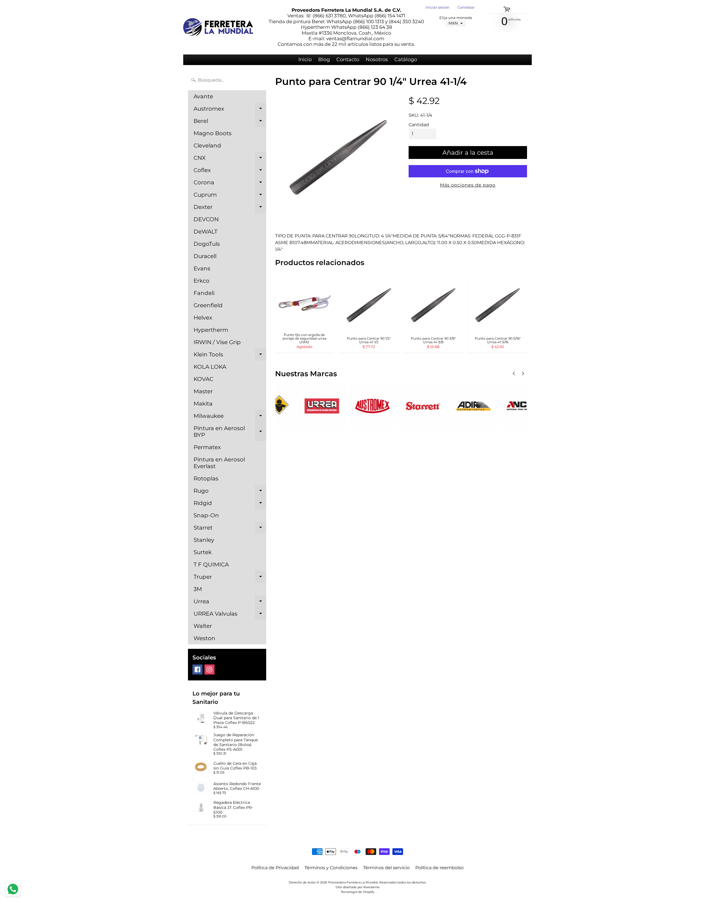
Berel (230, 122)
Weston (204, 638)
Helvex (203, 317)
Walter (203, 626)
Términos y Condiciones (331, 867)
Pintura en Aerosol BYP (230, 432)
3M (198, 589)
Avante (203, 96)
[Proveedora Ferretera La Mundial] (218, 27)
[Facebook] (197, 669)
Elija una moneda (455, 18)
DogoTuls (207, 243)
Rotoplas (206, 478)
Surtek (203, 552)
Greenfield (208, 305)
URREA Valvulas (230, 615)
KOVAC (203, 379)
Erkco (201, 280)
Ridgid (230, 504)
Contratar (466, 7)
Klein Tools (230, 356)
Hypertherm (211, 330)
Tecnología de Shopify (357, 892)
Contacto (347, 59)
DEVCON (206, 219)
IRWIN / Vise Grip (217, 342)
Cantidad (419, 124)
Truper (230, 578)
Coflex (230, 171)
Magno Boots (213, 133)
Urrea (230, 602)
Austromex (230, 110)
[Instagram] (209, 669)
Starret (230, 529)
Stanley (204, 540)
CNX (230, 159)
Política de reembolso (439, 867)
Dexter (230, 208)
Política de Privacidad (275, 867)
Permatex (207, 447)
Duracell (205, 256)
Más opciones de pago (467, 185)
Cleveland (207, 145)
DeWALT (205, 231)
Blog (324, 59)
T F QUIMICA (211, 564)
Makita (203, 403)
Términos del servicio (386, 867)
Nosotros (377, 59)
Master (203, 391)
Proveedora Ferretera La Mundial (353, 882)
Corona (230, 184)
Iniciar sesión (437, 7)
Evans (202, 268)
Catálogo (405, 59)
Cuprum (230, 196)
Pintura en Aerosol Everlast (219, 463)
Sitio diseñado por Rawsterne (357, 887)
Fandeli (204, 293)
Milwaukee (230, 417)
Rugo (230, 492)
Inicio (305, 59)
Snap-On (206, 515)
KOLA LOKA (210, 366)
